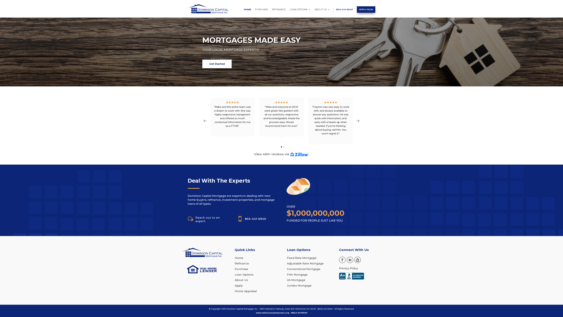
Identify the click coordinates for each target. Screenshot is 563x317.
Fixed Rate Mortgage (301, 258)
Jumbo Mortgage (299, 285)
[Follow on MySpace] (357, 260)
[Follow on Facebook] (342, 260)
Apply (239, 285)
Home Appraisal (246, 291)
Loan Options (299, 9)
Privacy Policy (348, 268)
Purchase (261, 9)
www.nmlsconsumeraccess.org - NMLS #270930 (281, 313)
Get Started (217, 63)
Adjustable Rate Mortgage (305, 263)
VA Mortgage (296, 280)
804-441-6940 (344, 9)
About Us (320, 9)
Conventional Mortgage (303, 269)
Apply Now (366, 9)
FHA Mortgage (297, 274)
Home (247, 9)
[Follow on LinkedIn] (350, 260)
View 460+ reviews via (272, 154)
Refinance (279, 9)
